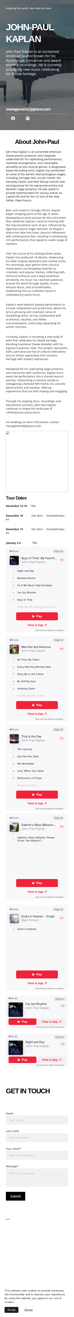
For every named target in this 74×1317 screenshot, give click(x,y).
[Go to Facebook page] (13, 118)
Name (9, 1113)
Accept (11, 1309)
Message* (12, 1166)
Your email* (13, 1148)
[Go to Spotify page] (28, 118)
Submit (15, 1196)
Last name (12, 1131)
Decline (28, 1309)
